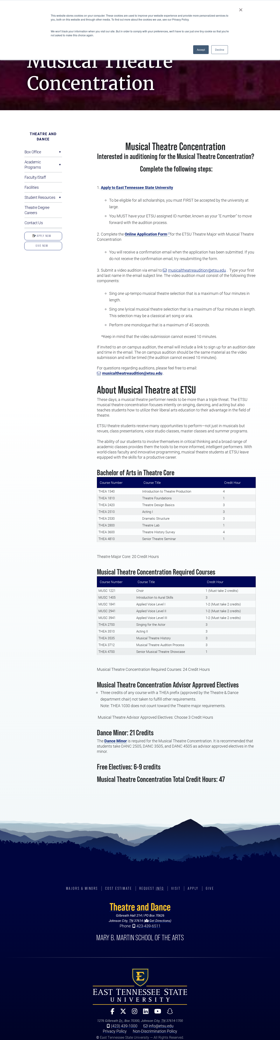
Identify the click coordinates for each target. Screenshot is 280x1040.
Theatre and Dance (43, 136)
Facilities (31, 187)
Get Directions (159, 920)
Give (210, 888)
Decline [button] (219, 49)
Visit (176, 888)
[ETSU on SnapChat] (168, 1013)
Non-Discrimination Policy (155, 1031)
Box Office (32, 151)
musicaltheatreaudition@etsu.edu (197, 270)
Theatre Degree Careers (36, 210)
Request (151, 888)
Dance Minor (115, 740)
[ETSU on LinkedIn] (144, 1013)
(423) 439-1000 (124, 1025)
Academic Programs (32, 164)
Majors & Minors (82, 888)
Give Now (42, 245)
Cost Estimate (118, 888)
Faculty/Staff (35, 177)
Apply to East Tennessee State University (137, 187)
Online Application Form (146, 234)
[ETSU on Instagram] (132, 1013)
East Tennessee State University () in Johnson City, (140, 986)
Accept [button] (201, 49)
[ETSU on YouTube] (156, 1013)
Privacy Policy (115, 1031)
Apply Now (43, 236)
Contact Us (33, 222)
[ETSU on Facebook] (111, 1013)
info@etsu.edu (161, 1025)
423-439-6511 (148, 925)
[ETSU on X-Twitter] (121, 1013)
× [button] (240, 8)
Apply (193, 888)
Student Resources (39, 197)
